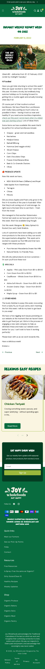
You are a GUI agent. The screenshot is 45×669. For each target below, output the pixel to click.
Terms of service (17, 661)
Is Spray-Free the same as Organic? (19, 571)
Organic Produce (11, 601)
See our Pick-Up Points (13, 542)
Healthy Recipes (11, 581)
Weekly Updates (11, 586)
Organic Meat (9, 616)
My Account (36, 661)
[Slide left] (18, 435)
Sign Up (22, 472)
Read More (12, 426)
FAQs (6, 547)
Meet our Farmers (11, 537)
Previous (8, 352)
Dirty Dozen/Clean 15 (13, 576)
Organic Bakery (10, 606)
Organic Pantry (10, 621)
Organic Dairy (10, 611)
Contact (7, 552)
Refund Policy (7, 661)
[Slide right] (27, 435)
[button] (3, 10)
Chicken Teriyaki (14, 404)
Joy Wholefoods (19, 651)
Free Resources (10, 566)
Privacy (26, 661)
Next (38, 352)
